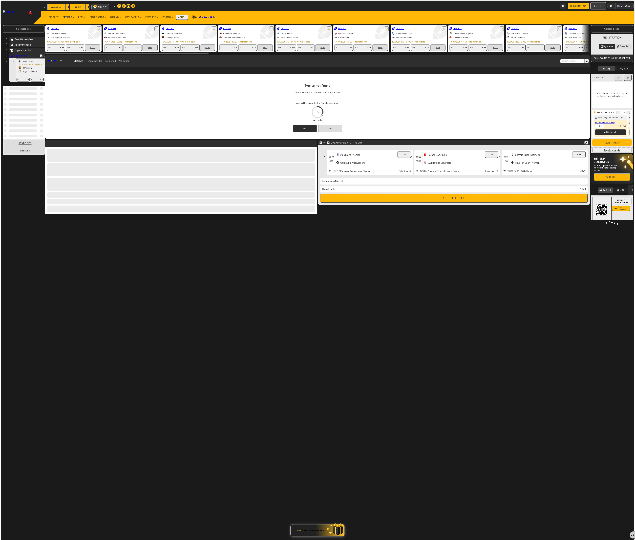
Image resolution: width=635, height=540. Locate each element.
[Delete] (586, 148)
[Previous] (41, 55)
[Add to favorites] (99, 28)
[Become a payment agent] (563, 6)
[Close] (630, 220)
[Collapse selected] (38, 103)
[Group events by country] (42, 103)
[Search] (586, 61)
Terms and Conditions (613, 78)
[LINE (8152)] (49, 61)
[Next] (328, 148)
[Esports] (55, 61)
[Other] (575, 73)
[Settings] (612, 6)
